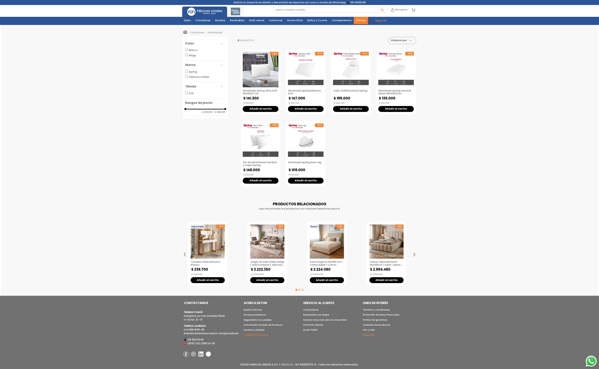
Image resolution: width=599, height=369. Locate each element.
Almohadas (215, 32)
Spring (193, 72)
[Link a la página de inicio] (185, 32)
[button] (205, 43)
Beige (192, 55)
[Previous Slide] (185, 254)
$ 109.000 (207, 112)
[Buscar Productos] (383, 9)
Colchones (197, 32)
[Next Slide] (414, 254)
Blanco (193, 50)
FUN (191, 93)
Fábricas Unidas (199, 77)
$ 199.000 (219, 112)
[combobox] (330, 10)
